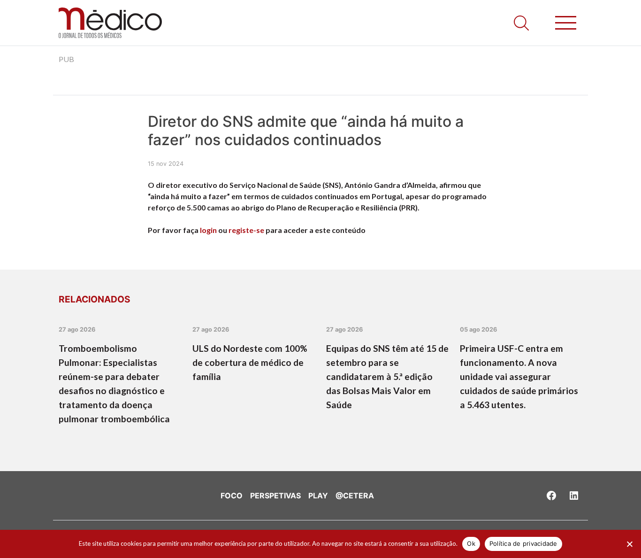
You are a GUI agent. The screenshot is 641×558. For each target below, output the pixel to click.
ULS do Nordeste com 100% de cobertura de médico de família (249, 362)
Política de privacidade (523, 543)
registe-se (246, 229)
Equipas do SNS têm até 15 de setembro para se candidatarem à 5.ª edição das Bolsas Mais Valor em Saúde (387, 376)
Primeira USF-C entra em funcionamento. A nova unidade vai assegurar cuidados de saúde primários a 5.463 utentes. (519, 376)
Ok (471, 543)
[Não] (629, 544)
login (208, 229)
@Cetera (355, 495)
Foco (232, 495)
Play (318, 495)
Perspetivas (275, 495)
